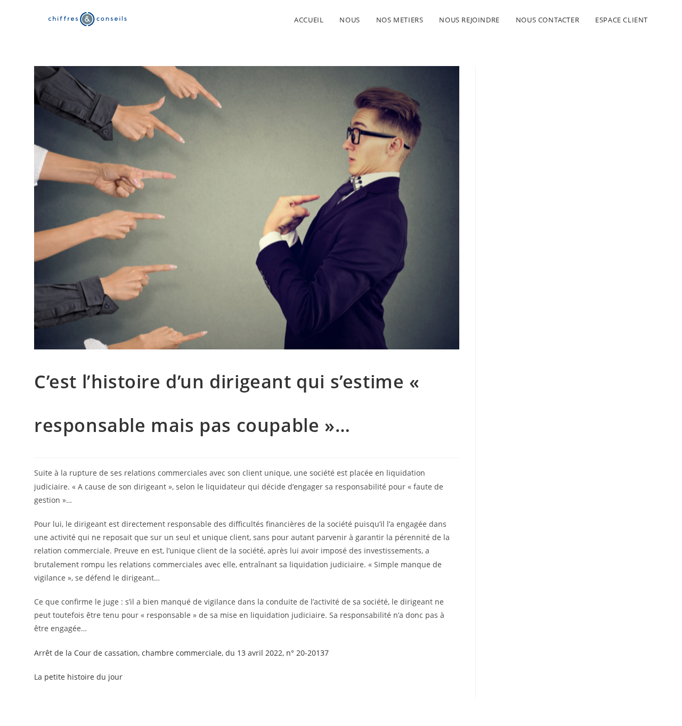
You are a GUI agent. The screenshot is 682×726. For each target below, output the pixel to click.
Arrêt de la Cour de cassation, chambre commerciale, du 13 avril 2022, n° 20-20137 (181, 653)
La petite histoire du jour (78, 677)
